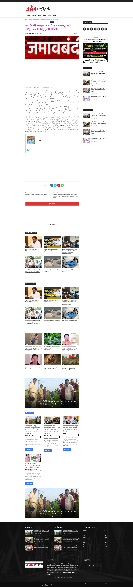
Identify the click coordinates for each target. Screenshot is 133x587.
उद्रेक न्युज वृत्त (28, 469)
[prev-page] (26, 278)
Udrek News (31, 33)
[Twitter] (102, 1)
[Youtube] (107, 1)
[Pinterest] (58, 185)
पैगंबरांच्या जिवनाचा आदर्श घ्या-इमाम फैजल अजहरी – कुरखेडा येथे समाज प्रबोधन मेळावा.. (71, 429)
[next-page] (29, 278)
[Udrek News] (26, 33)
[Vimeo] (104, 1)
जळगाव (52, 398)
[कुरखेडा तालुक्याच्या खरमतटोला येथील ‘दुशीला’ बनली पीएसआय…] (33, 359)
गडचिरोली (30, 19)
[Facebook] (98, 1)
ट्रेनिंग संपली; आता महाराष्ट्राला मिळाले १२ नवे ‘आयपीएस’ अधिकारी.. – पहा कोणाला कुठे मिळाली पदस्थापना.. (52, 430)
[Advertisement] (78, 8)
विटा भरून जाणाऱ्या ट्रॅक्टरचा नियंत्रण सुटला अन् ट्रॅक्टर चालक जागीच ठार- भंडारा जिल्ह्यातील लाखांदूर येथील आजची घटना (65, 196)
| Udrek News (39, 584)
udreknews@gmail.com (66, 577)
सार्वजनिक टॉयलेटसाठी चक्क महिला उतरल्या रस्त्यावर (36, 194)
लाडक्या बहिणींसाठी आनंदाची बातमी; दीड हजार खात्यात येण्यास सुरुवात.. (32, 465)
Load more (94, 104)
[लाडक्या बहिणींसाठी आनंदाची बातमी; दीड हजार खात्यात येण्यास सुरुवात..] (33, 458)
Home (26, 19)
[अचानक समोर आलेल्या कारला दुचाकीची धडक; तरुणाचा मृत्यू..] (52, 262)
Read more (29, 449)
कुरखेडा (65, 433)
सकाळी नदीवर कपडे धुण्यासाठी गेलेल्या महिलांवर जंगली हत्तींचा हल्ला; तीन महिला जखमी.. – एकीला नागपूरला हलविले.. (70, 368)
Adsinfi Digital (58, 584)
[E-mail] (28, 150)
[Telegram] (97, 565)
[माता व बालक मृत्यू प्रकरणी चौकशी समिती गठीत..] (70, 262)
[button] (106, 15)
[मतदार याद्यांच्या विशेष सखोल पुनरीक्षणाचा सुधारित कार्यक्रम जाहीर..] (52, 242)
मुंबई (45, 435)
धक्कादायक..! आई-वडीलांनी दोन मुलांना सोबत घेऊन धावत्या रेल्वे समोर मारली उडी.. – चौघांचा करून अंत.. (32, 430)
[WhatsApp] (62, 185)
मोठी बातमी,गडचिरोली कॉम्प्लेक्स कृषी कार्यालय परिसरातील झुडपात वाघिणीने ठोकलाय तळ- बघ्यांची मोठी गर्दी (52, 348)
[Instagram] (100, 1)
